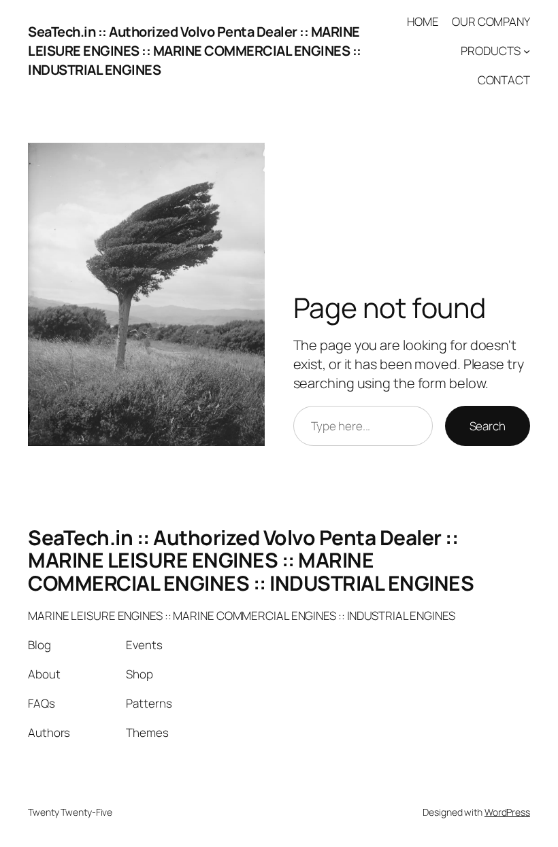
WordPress (507, 812)
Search (488, 426)
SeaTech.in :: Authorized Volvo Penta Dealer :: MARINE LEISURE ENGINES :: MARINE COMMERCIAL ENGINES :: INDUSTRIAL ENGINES (194, 50)
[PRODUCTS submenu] (526, 51)
